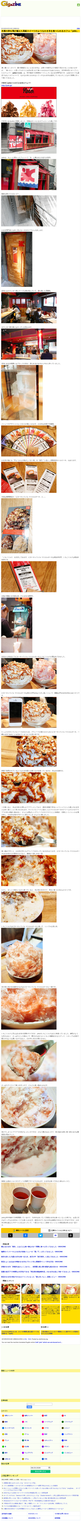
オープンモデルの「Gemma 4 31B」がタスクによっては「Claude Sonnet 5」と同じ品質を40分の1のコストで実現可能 (41, 1517)
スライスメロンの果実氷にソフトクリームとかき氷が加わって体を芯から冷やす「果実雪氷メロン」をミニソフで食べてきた (50, 1298)
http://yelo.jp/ (6, 85)
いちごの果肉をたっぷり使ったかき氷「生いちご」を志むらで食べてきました (70, 1317)
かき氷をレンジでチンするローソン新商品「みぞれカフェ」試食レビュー (70, 1297)
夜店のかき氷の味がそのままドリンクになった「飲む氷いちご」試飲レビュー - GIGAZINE (33, 1277)
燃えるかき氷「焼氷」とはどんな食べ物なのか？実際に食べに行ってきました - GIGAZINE (33, 1247)
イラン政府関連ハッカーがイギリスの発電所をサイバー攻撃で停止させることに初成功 (31, 1507)
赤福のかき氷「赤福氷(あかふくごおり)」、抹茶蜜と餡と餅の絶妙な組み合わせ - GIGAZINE (34, 1267)
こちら (28, 1501)
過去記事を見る (40, 1493)
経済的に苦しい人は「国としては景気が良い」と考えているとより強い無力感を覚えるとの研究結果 (35, 1519)
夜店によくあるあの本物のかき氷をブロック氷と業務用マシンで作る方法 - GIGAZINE (32, 1262)
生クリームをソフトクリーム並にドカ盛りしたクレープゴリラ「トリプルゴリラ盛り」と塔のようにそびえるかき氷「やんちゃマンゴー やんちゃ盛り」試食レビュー (50, 1320)
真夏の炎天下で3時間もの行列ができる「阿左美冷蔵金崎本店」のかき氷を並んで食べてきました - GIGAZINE (40, 1272)
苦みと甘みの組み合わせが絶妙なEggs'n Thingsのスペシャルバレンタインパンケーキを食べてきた (11, 1298)
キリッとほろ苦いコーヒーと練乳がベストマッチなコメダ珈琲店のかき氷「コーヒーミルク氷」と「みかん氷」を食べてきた (31, 1299)
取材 (29, 1360)
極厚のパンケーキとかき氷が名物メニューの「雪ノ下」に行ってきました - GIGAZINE (32, 1252)
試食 (78, 28)
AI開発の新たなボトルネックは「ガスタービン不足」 (20, 1504)
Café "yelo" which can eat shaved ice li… (48, 1364)
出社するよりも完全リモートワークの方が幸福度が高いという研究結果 (26, 1514)
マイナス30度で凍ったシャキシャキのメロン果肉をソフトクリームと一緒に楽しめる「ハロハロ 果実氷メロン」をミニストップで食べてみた (11, 1319)
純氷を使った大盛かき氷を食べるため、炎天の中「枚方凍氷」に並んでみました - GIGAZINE (34, 1257)
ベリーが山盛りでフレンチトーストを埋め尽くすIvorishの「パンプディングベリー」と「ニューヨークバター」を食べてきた (31, 1318)
